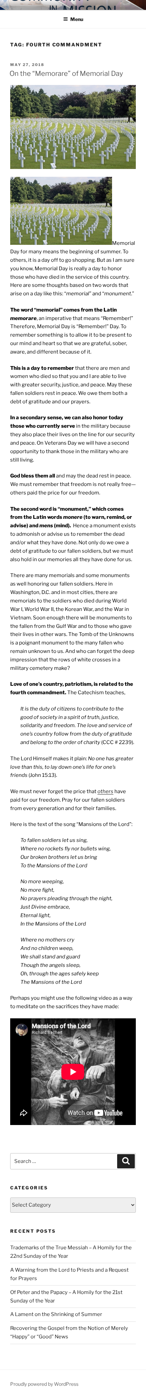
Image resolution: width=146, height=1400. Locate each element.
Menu (76, 19)
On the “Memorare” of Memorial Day (66, 73)
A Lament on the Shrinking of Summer (56, 1314)
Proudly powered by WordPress (44, 1384)
